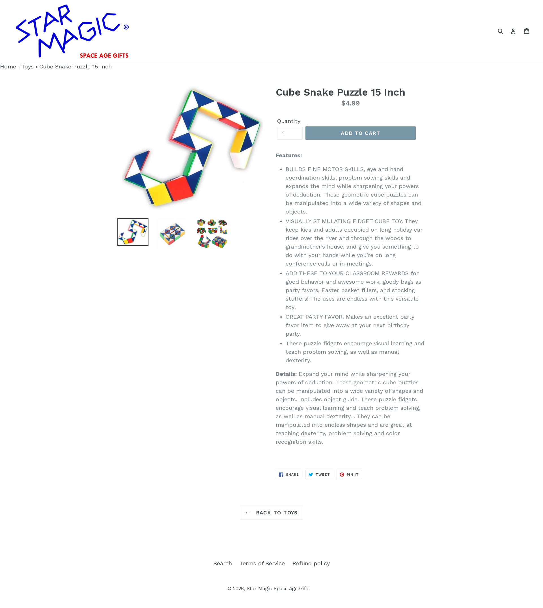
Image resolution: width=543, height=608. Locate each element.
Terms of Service (262, 563)
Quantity (288, 121)
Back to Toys (276, 513)
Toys (27, 66)
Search (223, 563)
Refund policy (311, 563)
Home (8, 66)
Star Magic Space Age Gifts (278, 588)
